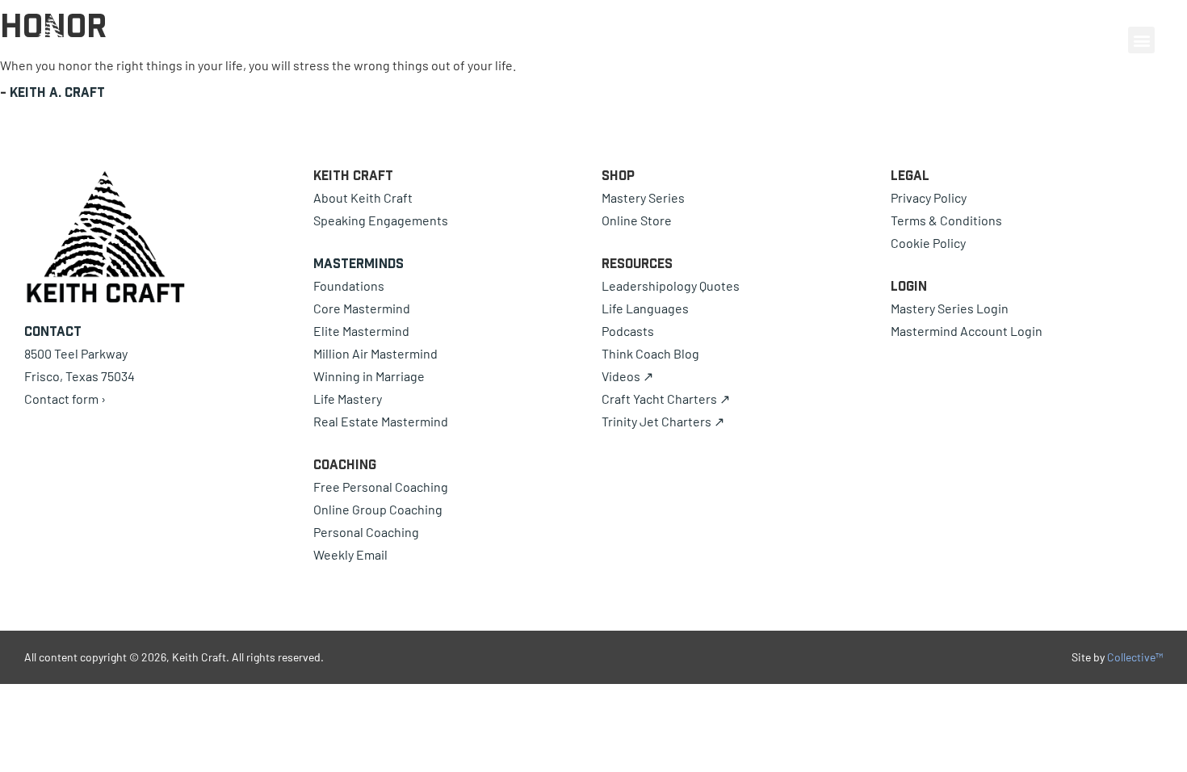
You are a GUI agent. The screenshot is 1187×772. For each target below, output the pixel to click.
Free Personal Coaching (380, 486)
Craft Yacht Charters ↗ (666, 398)
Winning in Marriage (369, 376)
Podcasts (628, 330)
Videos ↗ (627, 376)
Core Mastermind (361, 308)
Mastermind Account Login (966, 330)
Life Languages (645, 308)
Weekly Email (350, 554)
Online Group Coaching (378, 509)
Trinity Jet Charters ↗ (663, 421)
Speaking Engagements (380, 220)
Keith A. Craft (57, 92)
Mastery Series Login (950, 308)
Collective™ (1135, 657)
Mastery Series (643, 197)
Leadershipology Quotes (671, 285)
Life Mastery (347, 398)
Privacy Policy (929, 197)
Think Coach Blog (650, 353)
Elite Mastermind (361, 330)
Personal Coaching (366, 531)
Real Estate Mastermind (380, 421)
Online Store (637, 220)
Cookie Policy (928, 242)
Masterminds (358, 263)
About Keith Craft (363, 197)
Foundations (348, 285)
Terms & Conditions (946, 220)
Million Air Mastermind (375, 353)
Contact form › (65, 398)
